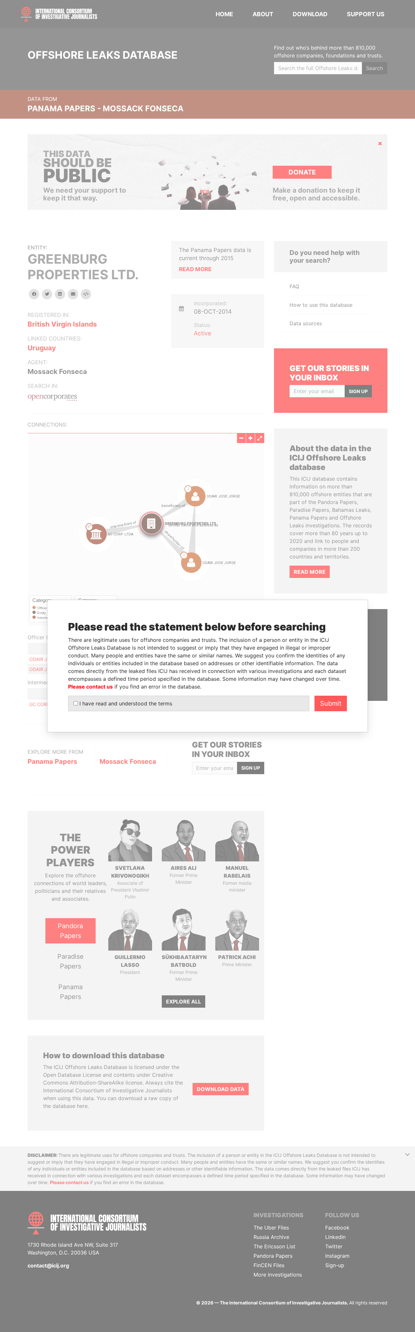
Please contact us (90, 686)
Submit (330, 703)
